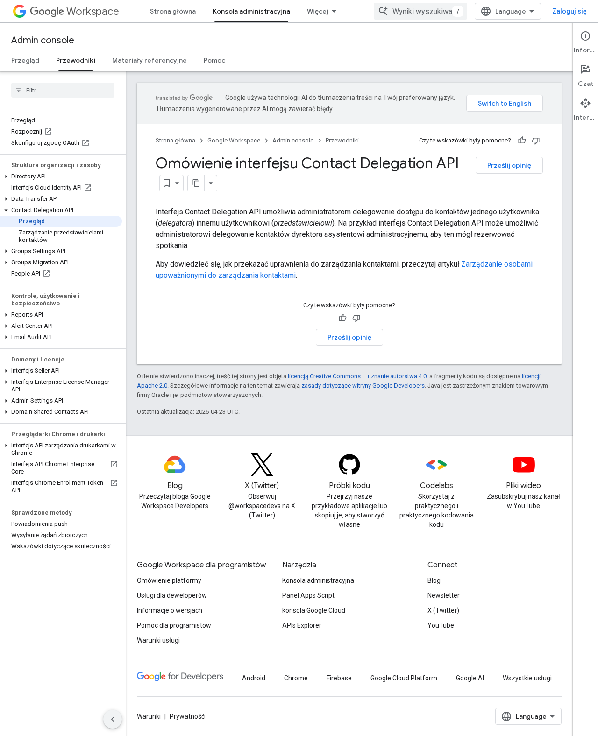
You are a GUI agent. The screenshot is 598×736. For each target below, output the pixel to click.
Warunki (149, 716)
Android (253, 678)
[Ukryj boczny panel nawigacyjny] (112, 719)
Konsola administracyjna (251, 11)
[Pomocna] (522, 141)
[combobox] (420, 11)
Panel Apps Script (308, 595)
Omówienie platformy (169, 580)
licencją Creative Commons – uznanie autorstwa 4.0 (357, 376)
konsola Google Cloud (313, 610)
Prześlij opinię (509, 165)
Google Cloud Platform (403, 678)
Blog (434, 580)
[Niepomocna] (536, 141)
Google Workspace (233, 140)
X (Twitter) (443, 610)
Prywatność (187, 716)
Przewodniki (75, 60)
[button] (61, 176)
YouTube (440, 625)
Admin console (42, 40)
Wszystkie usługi (527, 678)
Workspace (92, 11)
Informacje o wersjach (169, 610)
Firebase (339, 678)
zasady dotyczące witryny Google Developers (363, 385)
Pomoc (214, 60)
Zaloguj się (569, 11)
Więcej (317, 11)
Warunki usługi (158, 640)
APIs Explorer (301, 625)
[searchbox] (62, 90)
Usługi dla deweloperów (172, 595)
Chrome (296, 678)
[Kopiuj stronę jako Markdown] (196, 183)
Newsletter (443, 595)
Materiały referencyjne (149, 60)
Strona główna (173, 11)
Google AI (470, 678)
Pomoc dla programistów (174, 625)
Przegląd (25, 60)
